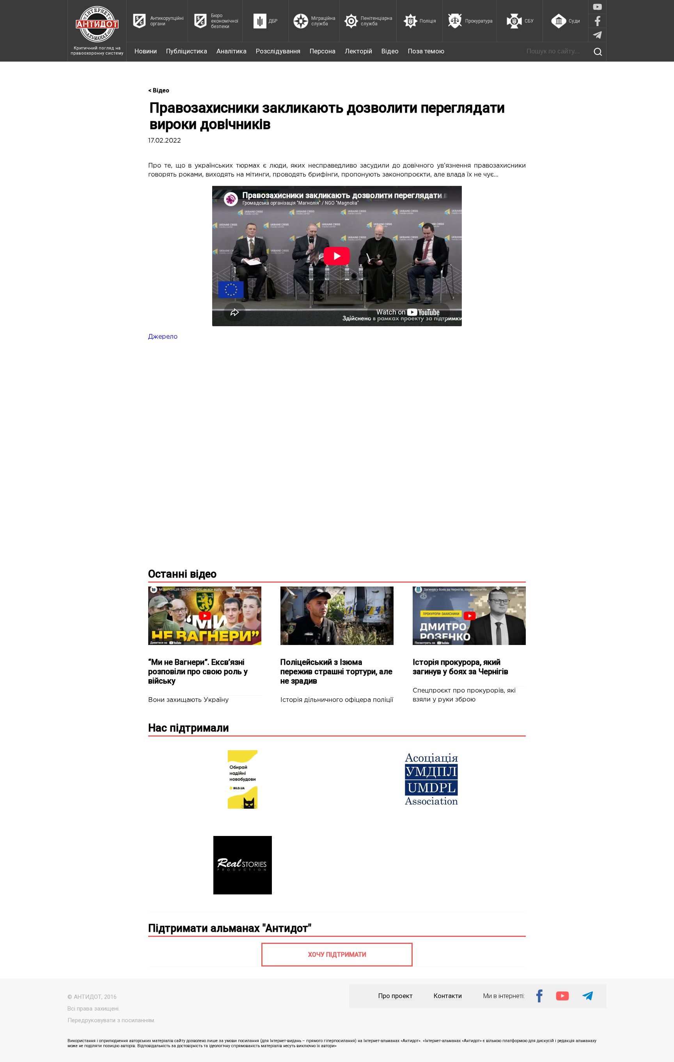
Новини (146, 51)
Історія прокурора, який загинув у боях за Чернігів (460, 666)
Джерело (162, 337)
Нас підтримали (188, 728)
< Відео (158, 90)
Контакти (448, 996)
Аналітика (231, 51)
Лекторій (358, 51)
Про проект (395, 996)
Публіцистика (186, 51)
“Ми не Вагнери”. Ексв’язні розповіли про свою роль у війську (198, 671)
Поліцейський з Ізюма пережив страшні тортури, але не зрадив (336, 671)
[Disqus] (337, 460)
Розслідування (278, 51)
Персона (322, 51)
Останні (182, 574)
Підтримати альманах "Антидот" (229, 928)
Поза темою (426, 51)
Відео (390, 51)
